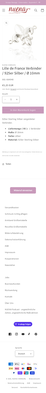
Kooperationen (12, 258)
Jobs (7, 277)
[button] (3, 10)
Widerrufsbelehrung (14, 233)
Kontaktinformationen (28, 387)
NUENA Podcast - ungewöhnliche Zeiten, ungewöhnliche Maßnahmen (21, 311)
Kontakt (8, 296)
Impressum (10, 252)
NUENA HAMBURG (19, 379)
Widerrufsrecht (34, 379)
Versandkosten (12, 207)
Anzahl (5, 94)
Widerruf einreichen (23, 190)
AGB (7, 246)
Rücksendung (11, 290)
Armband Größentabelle (16, 220)
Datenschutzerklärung (15, 239)
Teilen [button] (8, 164)
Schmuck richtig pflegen (16, 214)
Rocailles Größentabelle (16, 226)
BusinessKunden (12, 283)
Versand (13, 89)
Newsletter (10, 265)
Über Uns (9, 303)
